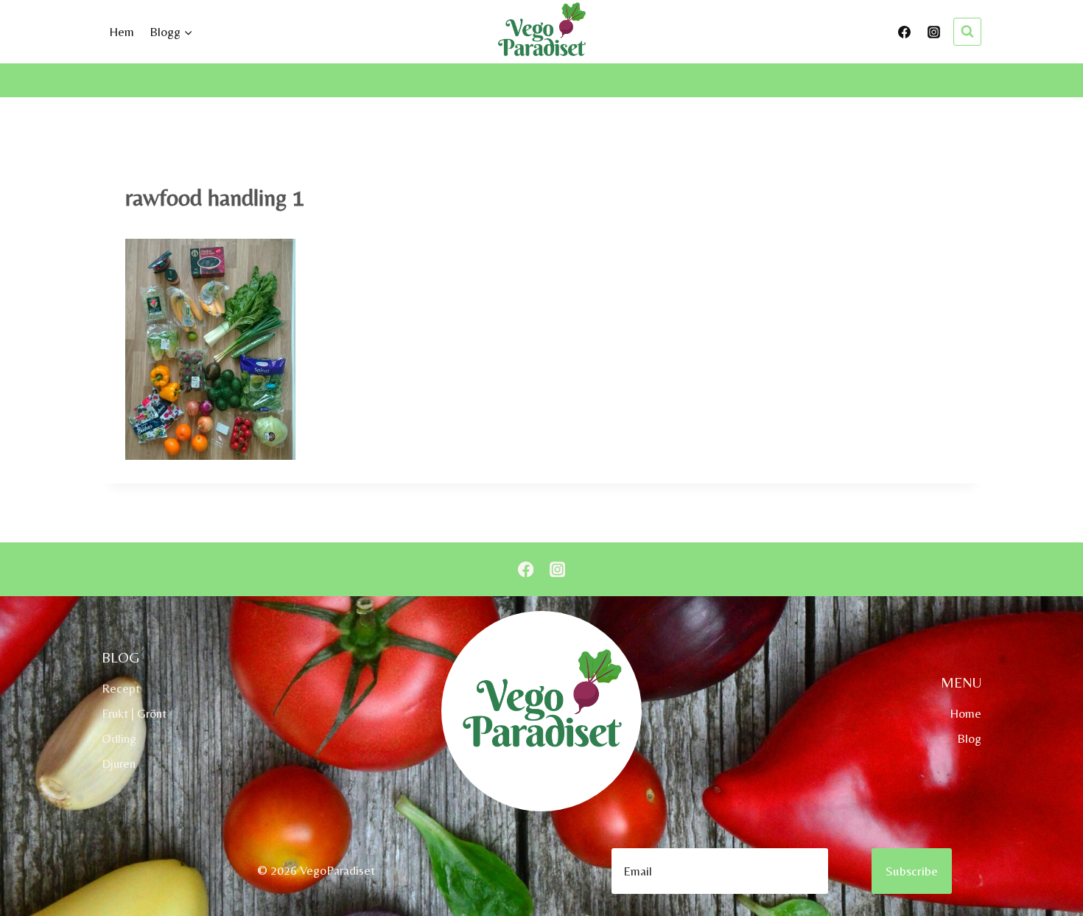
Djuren (119, 763)
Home (965, 713)
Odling (119, 738)
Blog (969, 738)
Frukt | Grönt (134, 713)
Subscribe (912, 870)
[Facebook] (904, 31)
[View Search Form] (967, 32)
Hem (121, 31)
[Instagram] (933, 31)
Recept (121, 688)
